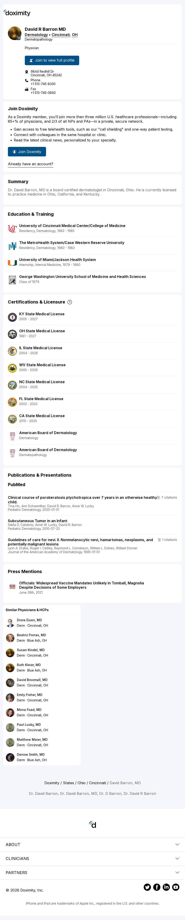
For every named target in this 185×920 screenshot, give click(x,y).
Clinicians (17, 858)
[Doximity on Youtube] (175, 888)
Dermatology (36, 34)
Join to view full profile (54, 60)
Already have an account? (30, 164)
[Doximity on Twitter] (147, 888)
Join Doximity (29, 151)
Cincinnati (61, 34)
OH (75, 34)
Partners (16, 872)
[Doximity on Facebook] (156, 888)
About (13, 844)
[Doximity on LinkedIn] (166, 888)
